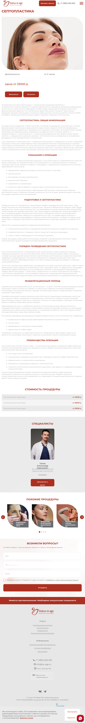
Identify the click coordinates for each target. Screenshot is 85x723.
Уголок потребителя (42, 648)
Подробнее (42, 474)
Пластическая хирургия (42, 625)
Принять (71, 718)
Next (82, 517)
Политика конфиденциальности (42, 645)
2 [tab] (41, 531)
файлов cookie (26, 718)
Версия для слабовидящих (42, 676)
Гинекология (42, 631)
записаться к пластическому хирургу (17, 217)
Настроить (72, 712)
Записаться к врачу (42, 483)
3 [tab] (43, 531)
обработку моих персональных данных (62, 580)
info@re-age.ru (43, 664)
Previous (3, 517)
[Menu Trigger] (81, 3)
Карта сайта (42, 652)
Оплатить (31, 94)
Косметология (42, 628)
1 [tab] (39, 532)
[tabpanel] (42, 457)
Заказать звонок (47, 3)
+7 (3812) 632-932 (67, 3)
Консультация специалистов (42, 633)
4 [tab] (45, 531)
